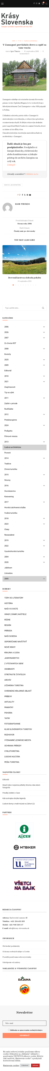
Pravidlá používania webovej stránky (17, 957)
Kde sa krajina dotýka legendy (14, 798)
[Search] (46, 3)
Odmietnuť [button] (24, 1065)
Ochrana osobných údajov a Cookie (16, 951)
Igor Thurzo (15, 51)
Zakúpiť (11, 164)
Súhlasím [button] (35, 1065)
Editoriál (6, 780)
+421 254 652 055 (17, 921)
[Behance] (39, 6)
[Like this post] (19, 195)
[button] (5, 265)
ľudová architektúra (12, 185)
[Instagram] (36, 6)
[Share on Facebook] (22, 195)
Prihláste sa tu (31, 174)
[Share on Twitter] (25, 195)
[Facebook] (34, 6)
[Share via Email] (30, 195)
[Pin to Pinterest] (27, 195)
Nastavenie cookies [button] (11, 1065)
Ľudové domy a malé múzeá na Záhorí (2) (19, 804)
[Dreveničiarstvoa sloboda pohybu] (24, 259)
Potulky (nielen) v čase (11, 793)
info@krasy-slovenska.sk (19, 928)
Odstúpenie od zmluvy (11, 962)
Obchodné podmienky (11, 946)
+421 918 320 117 (16, 925)
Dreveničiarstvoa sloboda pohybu (24, 277)
